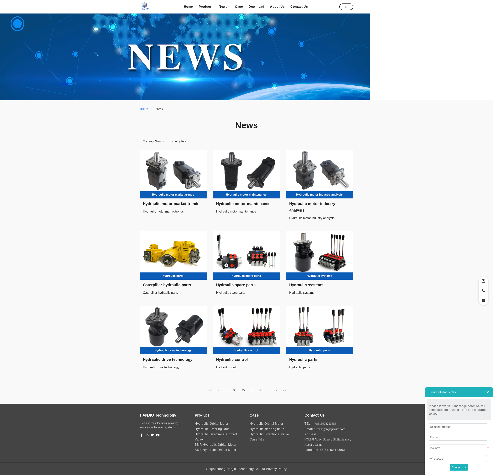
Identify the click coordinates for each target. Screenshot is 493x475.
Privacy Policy (276, 469)
